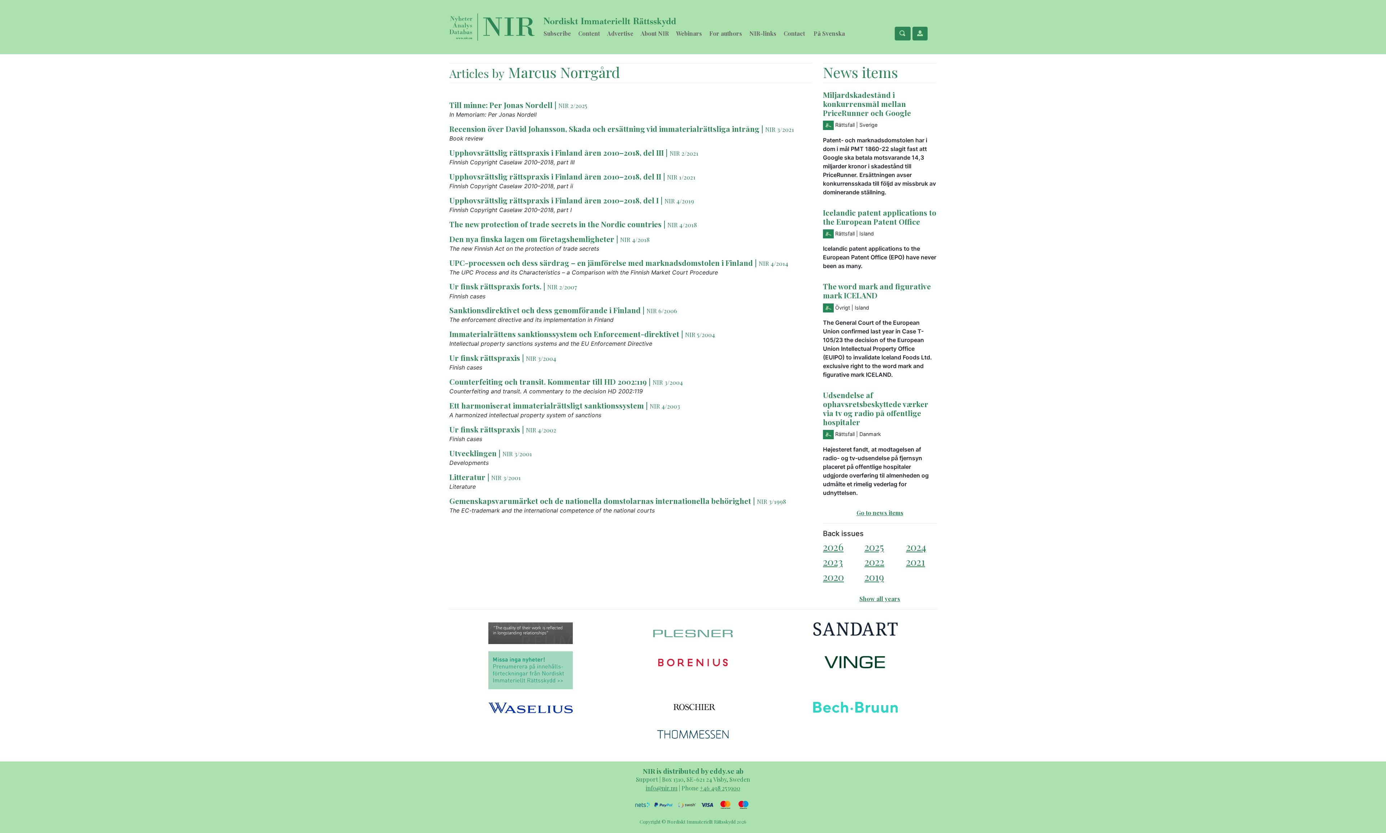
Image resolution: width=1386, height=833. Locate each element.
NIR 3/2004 (541, 358)
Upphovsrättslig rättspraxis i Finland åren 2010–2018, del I (554, 200)
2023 (833, 561)
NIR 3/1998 (771, 501)
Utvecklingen (473, 453)
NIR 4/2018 (682, 225)
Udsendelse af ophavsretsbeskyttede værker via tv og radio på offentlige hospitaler (875, 408)
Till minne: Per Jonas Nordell (501, 105)
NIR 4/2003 (665, 406)
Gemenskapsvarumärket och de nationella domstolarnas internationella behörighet (600, 501)
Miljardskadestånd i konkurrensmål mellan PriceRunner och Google (867, 104)
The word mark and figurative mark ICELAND (877, 290)
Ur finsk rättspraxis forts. (495, 286)
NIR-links (762, 33)
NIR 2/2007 (562, 287)
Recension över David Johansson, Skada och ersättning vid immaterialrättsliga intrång (604, 129)
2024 (916, 546)
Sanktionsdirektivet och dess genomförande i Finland (545, 310)
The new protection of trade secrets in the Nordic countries (555, 224)
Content (589, 33)
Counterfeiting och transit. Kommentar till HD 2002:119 (548, 381)
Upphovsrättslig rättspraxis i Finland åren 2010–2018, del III (556, 152)
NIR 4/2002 (541, 430)
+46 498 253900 (720, 788)
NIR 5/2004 (700, 334)
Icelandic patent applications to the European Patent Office (879, 216)
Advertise (620, 33)
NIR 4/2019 (679, 201)
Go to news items (880, 513)
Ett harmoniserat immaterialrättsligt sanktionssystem (546, 405)
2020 (833, 576)
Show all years (879, 599)
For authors (725, 33)
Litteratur (467, 477)
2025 (874, 546)
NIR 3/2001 (517, 454)
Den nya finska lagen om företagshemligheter (531, 239)
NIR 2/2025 (572, 105)
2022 (874, 561)
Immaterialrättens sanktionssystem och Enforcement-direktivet (564, 334)
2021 (915, 561)
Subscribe (557, 33)
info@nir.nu (661, 788)
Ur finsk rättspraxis (484, 358)
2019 (874, 576)
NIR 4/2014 (773, 263)
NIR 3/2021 (779, 129)
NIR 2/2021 (684, 153)
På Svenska (829, 33)
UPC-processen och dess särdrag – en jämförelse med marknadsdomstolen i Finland (601, 263)
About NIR (655, 33)
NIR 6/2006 (661, 311)
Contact (794, 33)
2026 (833, 546)
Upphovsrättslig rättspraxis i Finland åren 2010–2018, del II (555, 176)
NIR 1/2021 (681, 177)
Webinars (689, 33)
